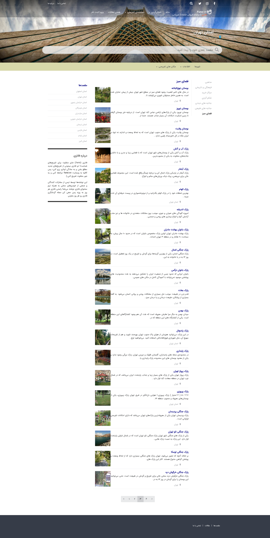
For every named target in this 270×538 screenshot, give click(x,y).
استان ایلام (82, 135)
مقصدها (217, 525)
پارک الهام (183, 189)
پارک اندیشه (182, 209)
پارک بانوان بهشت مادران (176, 230)
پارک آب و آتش (181, 149)
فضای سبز (207, 113)
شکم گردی (207, 98)
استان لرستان (82, 124)
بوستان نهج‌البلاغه (180, 88)
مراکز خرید (207, 92)
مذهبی (208, 82)
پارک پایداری (182, 351)
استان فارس (82, 130)
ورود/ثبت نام (98, 12)
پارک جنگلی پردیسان (178, 411)
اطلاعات (186, 66)
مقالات (207, 525)
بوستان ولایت (181, 129)
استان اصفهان (81, 91)
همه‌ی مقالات (114, 12)
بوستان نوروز (182, 108)
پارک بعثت (183, 290)
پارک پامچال (182, 331)
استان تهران (210, 37)
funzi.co (67, 172)
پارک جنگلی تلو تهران (178, 432)
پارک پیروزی (182, 391)
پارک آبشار (183, 169)
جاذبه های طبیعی (203, 108)
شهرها (197, 66)
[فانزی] (204, 12)
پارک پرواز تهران (181, 371)
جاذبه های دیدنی (203, 103)
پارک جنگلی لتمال (180, 250)
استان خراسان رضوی (79, 102)
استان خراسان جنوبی (78, 119)
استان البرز (83, 141)
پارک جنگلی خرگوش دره (177, 472)
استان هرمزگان (81, 108)
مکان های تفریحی (167, 66)
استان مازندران (81, 113)
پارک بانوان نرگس (179, 270)
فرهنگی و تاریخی (203, 87)
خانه (168, 12)
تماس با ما (62, 3)
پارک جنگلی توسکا (179, 452)
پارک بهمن (183, 311)
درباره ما (51, 3)
